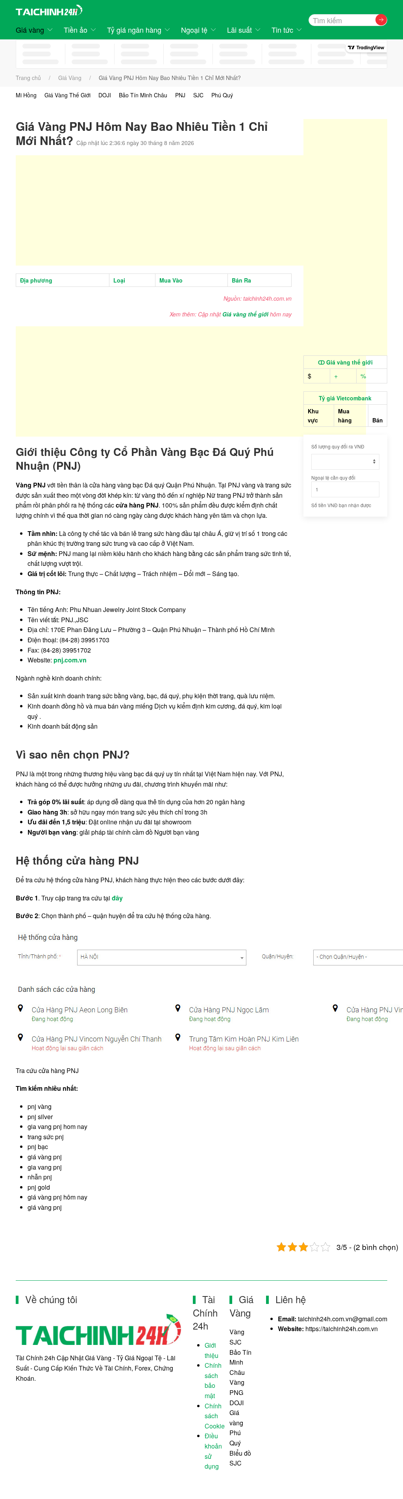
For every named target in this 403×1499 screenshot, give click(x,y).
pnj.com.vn (70, 659)
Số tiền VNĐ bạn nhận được (341, 505)
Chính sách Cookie (215, 1415)
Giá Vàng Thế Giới (67, 95)
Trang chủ (28, 78)
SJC (198, 95)
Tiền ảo (75, 29)
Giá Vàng (69, 78)
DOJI (104, 95)
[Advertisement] (191, 210)
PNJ (180, 95)
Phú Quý (222, 95)
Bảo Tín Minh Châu (143, 95)
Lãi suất (239, 29)
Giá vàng (30, 29)
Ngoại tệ (194, 29)
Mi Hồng (26, 95)
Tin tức (282, 29)
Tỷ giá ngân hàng (134, 29)
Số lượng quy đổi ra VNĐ (337, 446)
